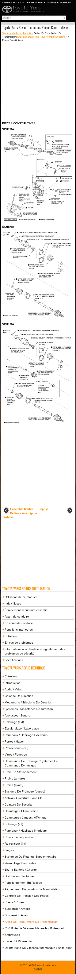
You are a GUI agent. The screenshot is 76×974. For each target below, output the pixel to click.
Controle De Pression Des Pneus (27, 895)
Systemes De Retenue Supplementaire (31, 856)
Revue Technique (48, 2)
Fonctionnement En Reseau (23, 882)
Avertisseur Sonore (17, 715)
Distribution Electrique (19, 876)
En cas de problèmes (19, 642)
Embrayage (12, 934)
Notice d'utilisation (25, 2)
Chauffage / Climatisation (21, 811)
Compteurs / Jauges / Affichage (25, 817)
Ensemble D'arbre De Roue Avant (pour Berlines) (42, 36)
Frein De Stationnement (21, 772)
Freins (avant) (14, 785)
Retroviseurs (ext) (16, 748)
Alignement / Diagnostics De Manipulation (32, 889)
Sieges (9, 850)
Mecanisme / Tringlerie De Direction (28, 702)
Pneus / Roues (14, 902)
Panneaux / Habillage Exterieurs (26, 735)
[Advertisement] (38, 82)
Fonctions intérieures (19, 629)
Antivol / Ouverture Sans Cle (23, 798)
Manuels (7, 2)
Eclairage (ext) (14, 722)
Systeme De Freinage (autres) (25, 791)
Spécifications (14, 660)
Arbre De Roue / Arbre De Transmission (31, 921)
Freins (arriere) (15, 778)
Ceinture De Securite (19, 804)
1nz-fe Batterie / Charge (21, 869)
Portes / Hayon (14, 741)
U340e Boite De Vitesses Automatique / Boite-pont (38, 947)
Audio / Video (13, 689)
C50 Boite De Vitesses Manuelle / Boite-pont (34, 928)
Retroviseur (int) (15, 843)
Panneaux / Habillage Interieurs (26, 830)
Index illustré (13, 603)
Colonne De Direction (19, 696)
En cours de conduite (19, 623)
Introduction (12, 683)
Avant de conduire (17, 616)
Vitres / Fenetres (16, 754)
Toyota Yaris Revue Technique (17, 33)
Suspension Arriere (17, 908)
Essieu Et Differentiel (18, 941)
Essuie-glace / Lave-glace (22, 728)
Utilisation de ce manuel (21, 597)
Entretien (11, 636)
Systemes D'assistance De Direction (29, 709)
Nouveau (65, 2)
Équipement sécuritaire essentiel (26, 610)
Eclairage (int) (14, 824)
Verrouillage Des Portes (20, 863)
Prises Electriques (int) (20, 837)
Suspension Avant (16, 915)
